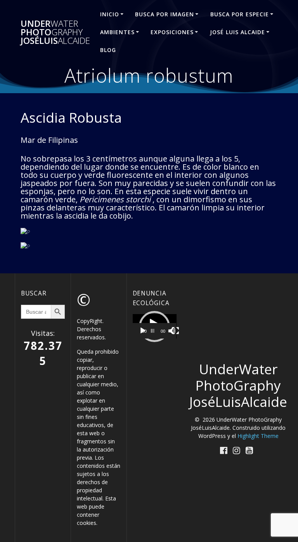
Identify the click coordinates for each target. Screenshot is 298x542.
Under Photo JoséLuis (55, 32)
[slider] (152, 331)
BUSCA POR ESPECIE (239, 14)
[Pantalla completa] (175, 331)
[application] (155, 326)
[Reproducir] (143, 331)
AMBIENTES (117, 32)
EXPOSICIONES (172, 32)
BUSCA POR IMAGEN (164, 14)
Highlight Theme (258, 436)
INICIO (109, 14)
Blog (108, 50)
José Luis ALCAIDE (237, 32)
